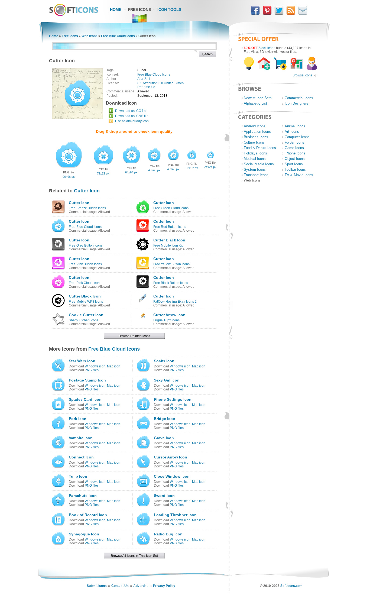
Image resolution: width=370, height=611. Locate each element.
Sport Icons (294, 164)
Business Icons (256, 137)
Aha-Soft (143, 79)
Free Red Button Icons (169, 227)
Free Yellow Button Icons (171, 264)
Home (115, 9)
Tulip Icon (78, 476)
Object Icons (295, 159)
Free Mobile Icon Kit (168, 245)
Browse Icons (302, 75)
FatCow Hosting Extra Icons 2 (175, 301)
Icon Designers (296, 103)
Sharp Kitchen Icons (83, 320)
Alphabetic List (255, 103)
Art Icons (292, 132)
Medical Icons (255, 159)
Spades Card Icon (85, 399)
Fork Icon (77, 418)
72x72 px (103, 173)
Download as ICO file (130, 111)
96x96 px (69, 176)
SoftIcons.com (291, 586)
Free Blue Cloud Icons (118, 36)
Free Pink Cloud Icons (85, 283)
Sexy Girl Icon (167, 380)
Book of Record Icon (88, 515)
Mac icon (113, 366)
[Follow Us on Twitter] (279, 14)
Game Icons (294, 148)
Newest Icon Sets (258, 98)
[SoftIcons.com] (73, 15)
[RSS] (290, 14)
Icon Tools (169, 9)
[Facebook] (255, 14)
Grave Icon (164, 438)
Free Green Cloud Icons (171, 208)
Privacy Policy (164, 586)
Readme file (146, 87)
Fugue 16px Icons (166, 320)
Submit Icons (97, 586)
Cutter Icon (87, 190)
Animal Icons (295, 126)
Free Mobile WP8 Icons (86, 301)
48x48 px (154, 170)
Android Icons (254, 126)
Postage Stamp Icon (87, 380)
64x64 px (131, 172)
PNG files (92, 370)
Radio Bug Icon (168, 534)
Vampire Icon (81, 438)
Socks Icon (164, 361)
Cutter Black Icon (169, 240)
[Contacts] (302, 14)
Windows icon (95, 366)
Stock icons (266, 48)
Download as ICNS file (131, 116)
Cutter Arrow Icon (169, 315)
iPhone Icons (295, 153)
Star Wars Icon (82, 361)
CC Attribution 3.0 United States (160, 83)
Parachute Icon (83, 495)
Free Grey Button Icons (85, 245)
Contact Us (120, 586)
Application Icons (257, 132)
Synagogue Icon (84, 534)
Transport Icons (256, 175)
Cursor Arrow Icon (170, 457)
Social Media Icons (259, 164)
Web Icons (90, 36)
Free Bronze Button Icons (87, 208)
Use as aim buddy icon (132, 121)
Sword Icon (164, 495)
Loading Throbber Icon (175, 515)
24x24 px (210, 167)
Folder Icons (294, 142)
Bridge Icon (164, 418)
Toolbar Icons (295, 169)
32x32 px (192, 168)
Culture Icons (254, 142)
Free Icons (139, 9)
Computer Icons (297, 137)
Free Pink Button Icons (85, 264)
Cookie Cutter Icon (86, 315)
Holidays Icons (255, 153)
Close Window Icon (172, 476)
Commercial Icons (299, 98)
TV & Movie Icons (299, 175)
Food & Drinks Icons (260, 148)
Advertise (140, 586)
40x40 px (173, 169)
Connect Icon (81, 457)
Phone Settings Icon (173, 399)
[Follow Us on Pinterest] (267, 14)
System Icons (255, 169)
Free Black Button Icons (170, 283)
